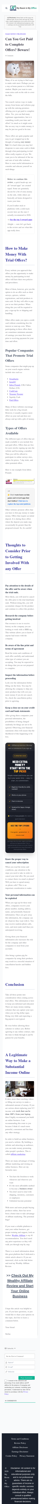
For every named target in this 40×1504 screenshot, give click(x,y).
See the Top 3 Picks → (20, 830)
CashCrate (13, 391)
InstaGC (12, 381)
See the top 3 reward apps (21, 219)
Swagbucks (13, 378)
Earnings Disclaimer (20, 1451)
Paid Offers (13, 400)
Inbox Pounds (14, 385)
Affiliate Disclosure (20, 1447)
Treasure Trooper (16, 394)
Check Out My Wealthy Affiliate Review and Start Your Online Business (20, 1286)
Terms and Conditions (20, 1438)
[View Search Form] (6, 8)
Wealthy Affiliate (18, 1235)
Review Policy (20, 1443)
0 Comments (9, 56)
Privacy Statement (27, 1455)
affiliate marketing (18, 1154)
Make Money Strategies (15, 34)
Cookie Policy (11, 1455)
